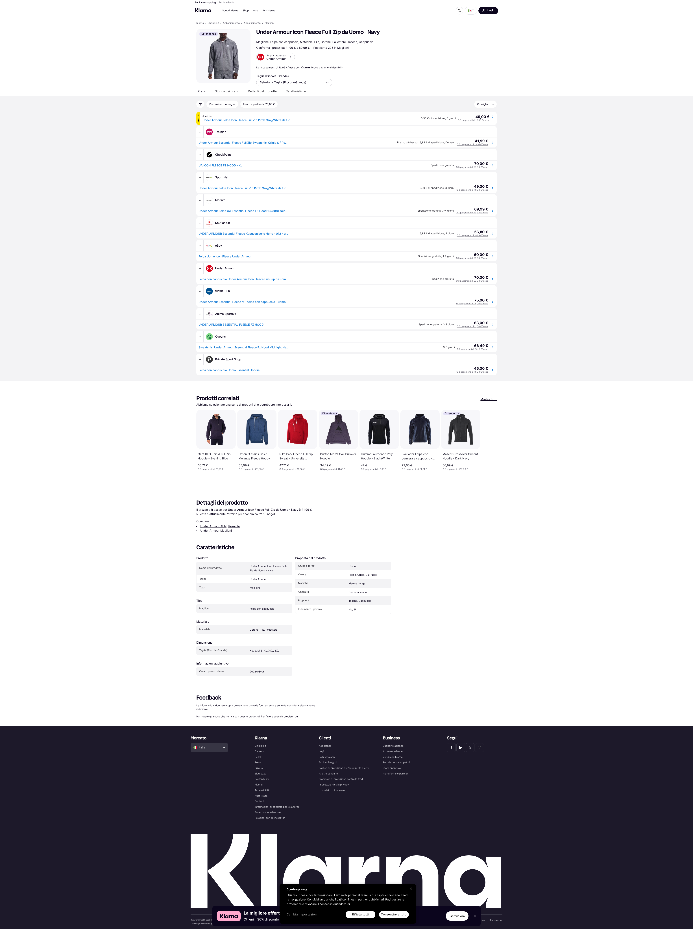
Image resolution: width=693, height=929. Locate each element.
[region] (348, 904)
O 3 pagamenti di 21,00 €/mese (472, 326)
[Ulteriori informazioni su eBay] (200, 245)
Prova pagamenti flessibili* (327, 67)
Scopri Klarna (230, 10)
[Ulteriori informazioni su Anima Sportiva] (200, 314)
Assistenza (269, 10)
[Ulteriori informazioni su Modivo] (200, 200)
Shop (246, 10)
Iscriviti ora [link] (457, 916)
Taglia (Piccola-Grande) (272, 76)
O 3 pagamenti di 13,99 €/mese (472, 144)
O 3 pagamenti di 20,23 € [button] (210, 469)
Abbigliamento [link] (231, 23)
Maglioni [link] (269, 23)
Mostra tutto (488, 399)
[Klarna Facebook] (451, 747)
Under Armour (258, 579)
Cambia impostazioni (302, 914)
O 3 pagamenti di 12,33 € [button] (455, 469)
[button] (471, 11)
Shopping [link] (213, 23)
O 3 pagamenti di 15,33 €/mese (472, 371)
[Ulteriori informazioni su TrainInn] (200, 132)
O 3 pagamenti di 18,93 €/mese (472, 235)
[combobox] (294, 82)
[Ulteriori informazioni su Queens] (200, 336)
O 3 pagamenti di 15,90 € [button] (292, 469)
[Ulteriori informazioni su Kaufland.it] (200, 223)
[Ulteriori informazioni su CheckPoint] (200, 154)
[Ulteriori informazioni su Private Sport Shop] (200, 359)
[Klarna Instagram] (479, 747)
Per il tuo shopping (205, 2)
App (255, 10)
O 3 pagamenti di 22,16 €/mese (472, 349)
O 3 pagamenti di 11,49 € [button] (332, 469)
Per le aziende (226, 2)
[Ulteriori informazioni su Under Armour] (200, 268)
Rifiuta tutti (360, 914)
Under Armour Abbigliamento (220, 526)
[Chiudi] (411, 889)
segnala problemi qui (286, 716)
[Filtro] (200, 104)
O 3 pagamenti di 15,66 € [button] (373, 469)
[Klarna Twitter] (470, 747)
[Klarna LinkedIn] (460, 747)
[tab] (202, 91)
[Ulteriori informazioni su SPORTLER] (200, 291)
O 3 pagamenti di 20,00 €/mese (472, 258)
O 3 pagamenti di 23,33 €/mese (472, 167)
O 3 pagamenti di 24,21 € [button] (414, 469)
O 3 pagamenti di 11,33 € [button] (251, 469)
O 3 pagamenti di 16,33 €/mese (473, 120)
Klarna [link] (200, 23)
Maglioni (343, 47)
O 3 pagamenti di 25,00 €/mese (472, 303)
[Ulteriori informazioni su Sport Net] (200, 177)
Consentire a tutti (394, 914)
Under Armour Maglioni (216, 530)
